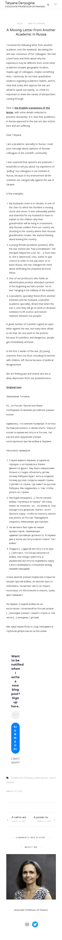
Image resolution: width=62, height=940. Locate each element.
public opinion (41, 778)
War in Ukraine (36, 24)
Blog (20, 24)
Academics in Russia (22, 778)
